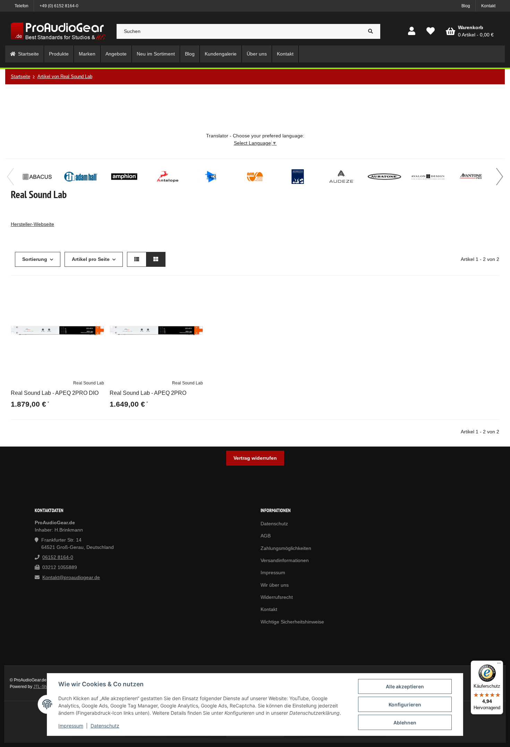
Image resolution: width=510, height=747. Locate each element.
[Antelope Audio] (167, 176)
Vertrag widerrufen (255, 458)
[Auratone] (384, 176)
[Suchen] (370, 31)
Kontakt (488, 5)
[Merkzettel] (430, 31)
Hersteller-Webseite (32, 224)
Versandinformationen (285, 560)
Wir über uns (275, 585)
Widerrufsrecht (277, 597)
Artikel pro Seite (91, 259)
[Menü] (499, 665)
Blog (465, 5)
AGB (266, 535)
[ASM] (254, 176)
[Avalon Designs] (427, 176)
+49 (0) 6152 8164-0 (59, 5)
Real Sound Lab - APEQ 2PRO (148, 393)
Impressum (70, 726)
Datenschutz (105, 726)
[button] (411, 31)
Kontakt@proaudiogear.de (71, 577)
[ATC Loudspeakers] (297, 176)
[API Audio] (211, 176)
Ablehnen (404, 722)
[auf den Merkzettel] (96, 292)
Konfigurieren (405, 704)
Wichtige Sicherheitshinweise (292, 622)
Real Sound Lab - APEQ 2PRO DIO (55, 393)
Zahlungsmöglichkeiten (286, 548)
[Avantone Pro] (471, 176)
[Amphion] (124, 176)
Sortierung (34, 259)
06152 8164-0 (57, 557)
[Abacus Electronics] (37, 176)
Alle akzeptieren (405, 686)
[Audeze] (341, 176)
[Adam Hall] (80, 176)
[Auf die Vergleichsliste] (79, 292)
